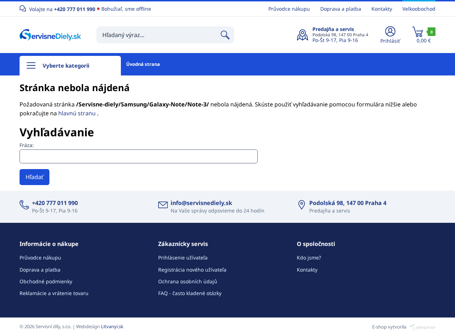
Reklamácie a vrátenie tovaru (54, 293)
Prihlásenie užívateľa (183, 257)
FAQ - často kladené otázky (189, 293)
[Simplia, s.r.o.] (421, 326)
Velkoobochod (418, 8)
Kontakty (381, 8)
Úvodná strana (143, 64)
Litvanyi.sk (112, 326)
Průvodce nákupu (289, 8)
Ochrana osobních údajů (187, 281)
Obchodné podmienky (46, 281)
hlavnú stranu (77, 113)
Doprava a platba (340, 8)
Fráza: (27, 145)
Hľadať (34, 177)
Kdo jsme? (309, 257)
